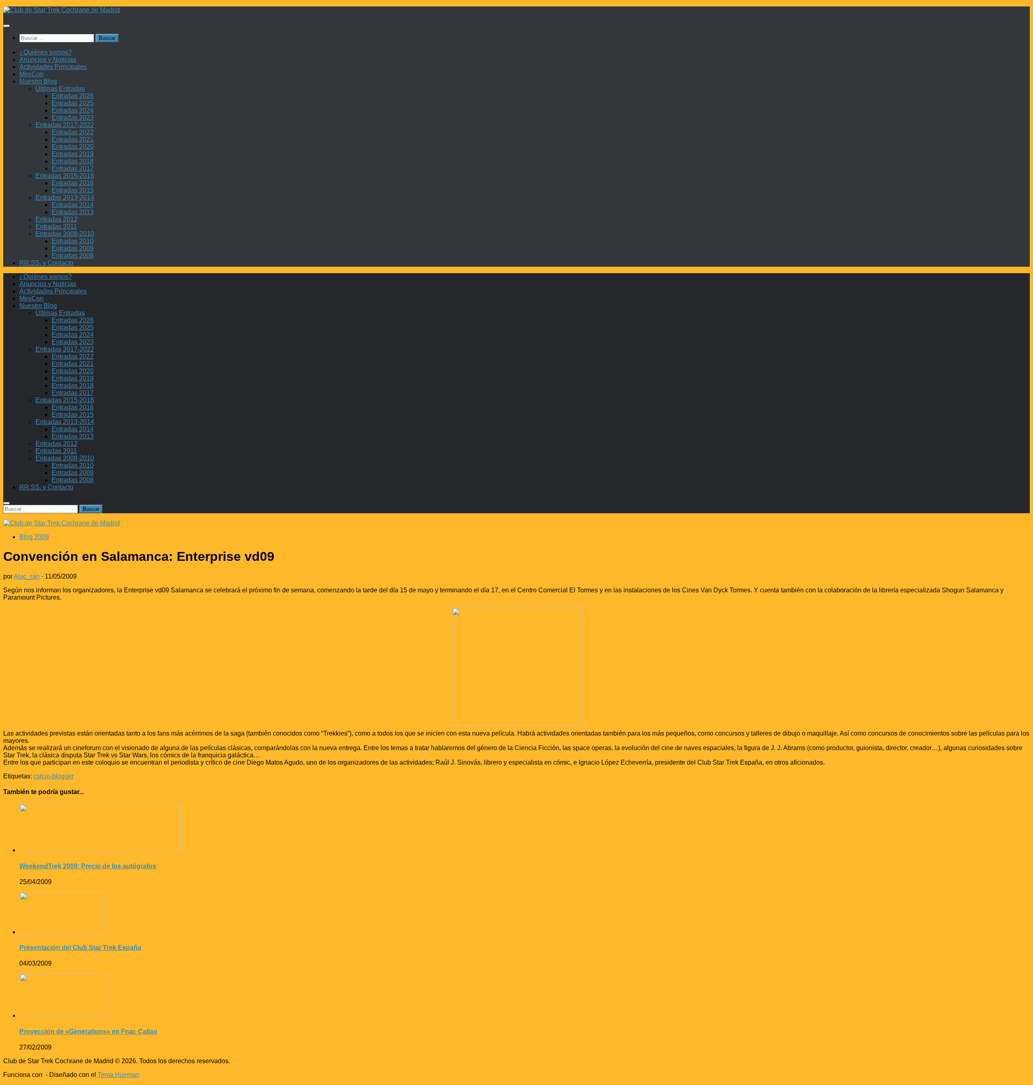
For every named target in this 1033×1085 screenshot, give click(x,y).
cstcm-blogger (53, 776)
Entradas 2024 (73, 110)
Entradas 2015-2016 (65, 175)
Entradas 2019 (73, 154)
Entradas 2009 (73, 248)
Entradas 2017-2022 (65, 124)
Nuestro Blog (38, 81)
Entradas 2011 (56, 226)
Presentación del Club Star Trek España (80, 947)
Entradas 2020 (73, 146)
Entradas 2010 (73, 241)
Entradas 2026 (73, 95)
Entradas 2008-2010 (65, 233)
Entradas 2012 (56, 219)
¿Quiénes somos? (45, 52)
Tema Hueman (119, 1074)
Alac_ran (27, 576)
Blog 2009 (34, 536)
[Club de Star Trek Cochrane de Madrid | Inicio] (61, 9)
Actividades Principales (53, 66)
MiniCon (31, 74)
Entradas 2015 (73, 190)
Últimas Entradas (60, 88)
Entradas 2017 (73, 168)
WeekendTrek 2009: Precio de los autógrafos (87, 866)
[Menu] (6, 26)
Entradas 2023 (73, 117)
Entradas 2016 (73, 183)
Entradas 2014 (73, 204)
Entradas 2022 (73, 132)
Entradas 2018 (73, 161)
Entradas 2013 (73, 212)
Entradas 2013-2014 (65, 197)
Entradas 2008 (73, 255)
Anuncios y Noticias (47, 59)
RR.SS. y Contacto (46, 262)
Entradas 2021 (73, 139)
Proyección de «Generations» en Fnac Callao (88, 1031)
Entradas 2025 (73, 103)
